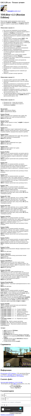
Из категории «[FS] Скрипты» (8, 373)
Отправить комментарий (15, 413)
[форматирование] (2, 405)
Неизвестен (19, 374)
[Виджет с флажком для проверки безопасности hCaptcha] (12, 409)
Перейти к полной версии (7, 414)
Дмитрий (9, 374)
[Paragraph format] (4, 405)
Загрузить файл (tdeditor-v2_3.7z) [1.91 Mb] (11, 382)
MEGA (15, 383)
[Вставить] (6, 405)
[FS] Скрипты (20, 376)
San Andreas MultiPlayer (10, 376)
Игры (2, 376)
